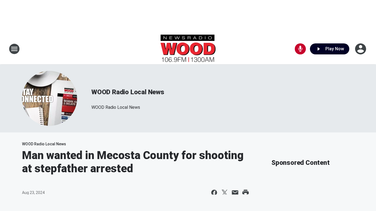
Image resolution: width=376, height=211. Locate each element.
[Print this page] (245, 192)
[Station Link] (188, 49)
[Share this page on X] (224, 192)
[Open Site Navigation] (14, 48)
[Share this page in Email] (235, 192)
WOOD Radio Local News (127, 92)
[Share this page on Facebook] (214, 192)
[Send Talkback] (300, 48)
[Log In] (361, 48)
